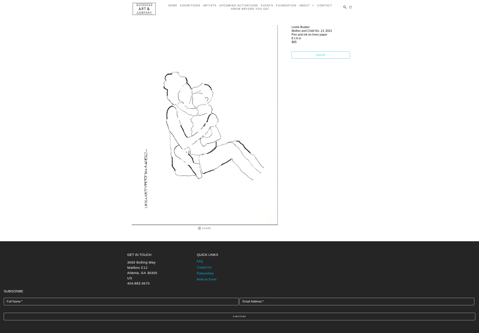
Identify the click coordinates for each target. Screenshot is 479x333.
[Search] (344, 7)
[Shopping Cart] (350, 7)
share (206, 228)
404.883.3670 (138, 283)
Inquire (321, 55)
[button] (307, 5)
